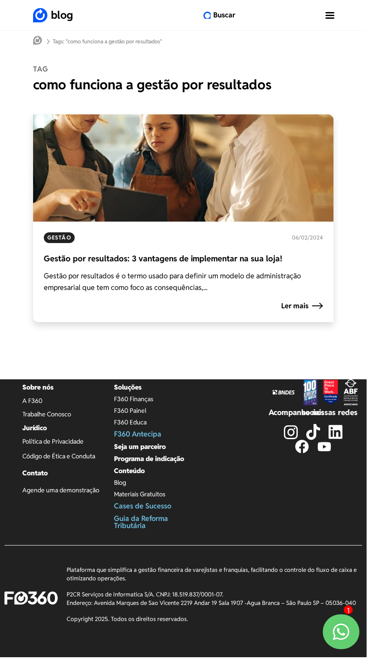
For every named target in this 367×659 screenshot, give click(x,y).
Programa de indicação (149, 458)
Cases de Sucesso (142, 506)
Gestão (59, 237)
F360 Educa (130, 422)
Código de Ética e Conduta (58, 456)
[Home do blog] (37, 41)
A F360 (32, 401)
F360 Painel (130, 411)
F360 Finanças (133, 399)
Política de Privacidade (53, 441)
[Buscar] (207, 15)
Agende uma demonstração (60, 490)
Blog (120, 483)
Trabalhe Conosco (46, 414)
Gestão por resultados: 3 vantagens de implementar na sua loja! (163, 258)
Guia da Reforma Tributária (141, 522)
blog (62, 15)
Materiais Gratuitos (139, 494)
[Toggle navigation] (330, 15)
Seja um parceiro (140, 446)
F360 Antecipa (137, 434)
